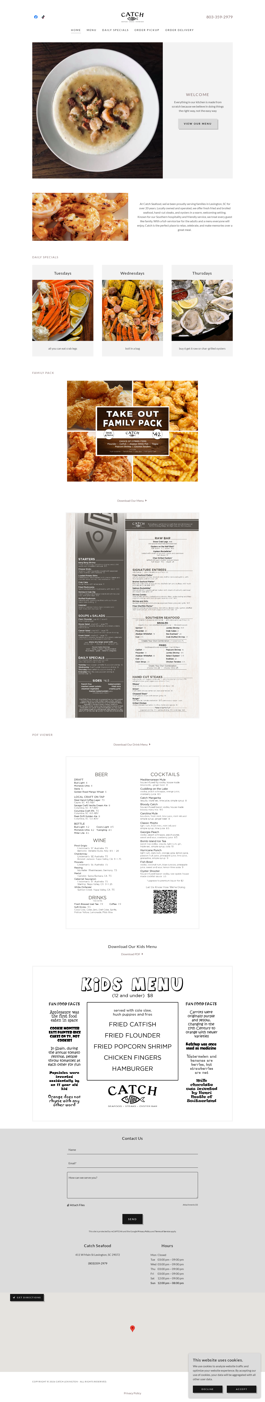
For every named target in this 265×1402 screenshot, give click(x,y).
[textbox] (132, 1149)
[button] (68, 1205)
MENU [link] (91, 30)
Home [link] (76, 30)
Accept (241, 1389)
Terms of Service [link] (162, 1231)
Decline (208, 1389)
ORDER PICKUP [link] (147, 30)
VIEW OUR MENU (198, 123)
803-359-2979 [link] (219, 16)
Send (132, 1219)
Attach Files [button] (77, 1205)
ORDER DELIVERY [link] (179, 30)
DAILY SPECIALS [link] (115, 30)
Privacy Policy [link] (144, 1231)
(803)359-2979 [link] (97, 1263)
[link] (35, 17)
